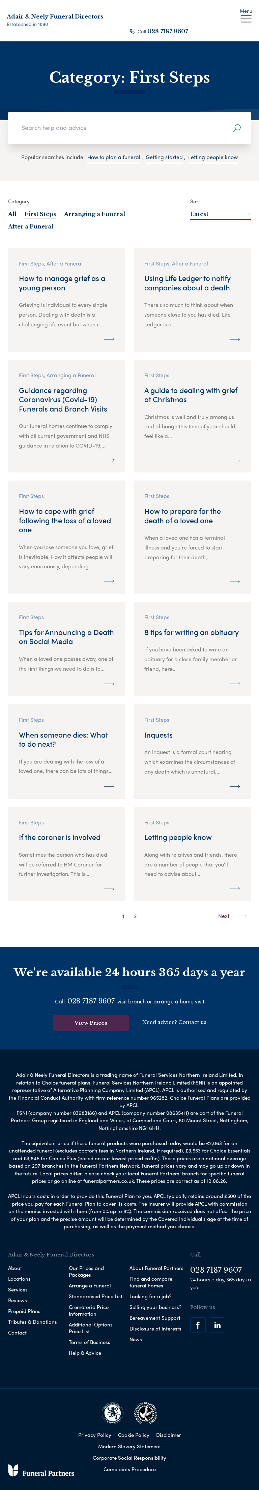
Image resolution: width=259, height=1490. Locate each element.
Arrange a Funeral (90, 1285)
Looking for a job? (150, 1296)
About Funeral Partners (156, 1268)
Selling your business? (155, 1307)
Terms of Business (89, 1342)
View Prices (91, 1023)
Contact (17, 1332)
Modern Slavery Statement (129, 1446)
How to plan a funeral (113, 157)
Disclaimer (168, 1435)
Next (224, 916)
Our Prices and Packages (86, 1271)
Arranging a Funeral (94, 214)
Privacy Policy (94, 1435)
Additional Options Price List (91, 1328)
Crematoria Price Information (89, 1310)
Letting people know (213, 157)
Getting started (164, 157)
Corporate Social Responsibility (129, 1457)
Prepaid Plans (24, 1311)
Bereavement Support (155, 1317)
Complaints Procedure (130, 1469)
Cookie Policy (133, 1435)
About (15, 1268)
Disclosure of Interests (155, 1328)
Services (18, 1289)
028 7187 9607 (167, 31)
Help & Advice (85, 1352)
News (136, 1339)
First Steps (40, 214)
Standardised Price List (95, 1296)
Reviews (17, 1300)
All (12, 214)
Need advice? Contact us (174, 1022)
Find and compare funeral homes (151, 1282)
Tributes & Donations (32, 1321)
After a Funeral (30, 226)
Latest (199, 214)
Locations (19, 1278)
